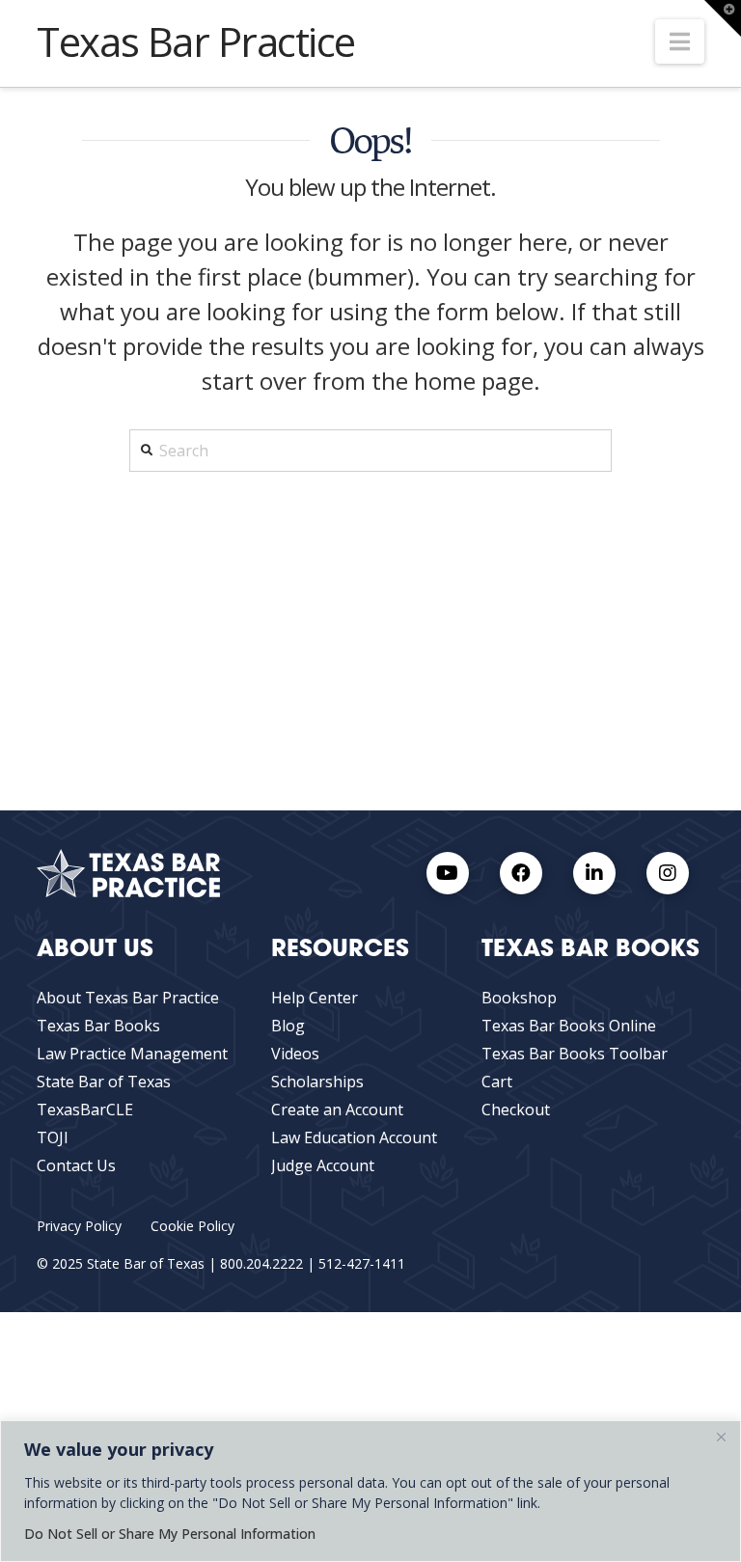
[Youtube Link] (447, 873)
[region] (370, 1491)
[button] (679, 41)
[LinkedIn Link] (594, 873)
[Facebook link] (521, 873)
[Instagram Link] (667, 873)
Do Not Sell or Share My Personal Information (170, 1533)
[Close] (720, 1436)
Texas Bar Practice (196, 41)
